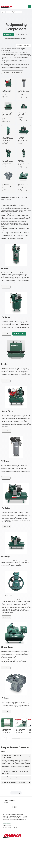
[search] (29, 2)
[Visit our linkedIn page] (15, 807)
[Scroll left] (3, 738)
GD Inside (6, 802)
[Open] (29, 6)
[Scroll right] (8, 738)
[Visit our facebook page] (11, 807)
